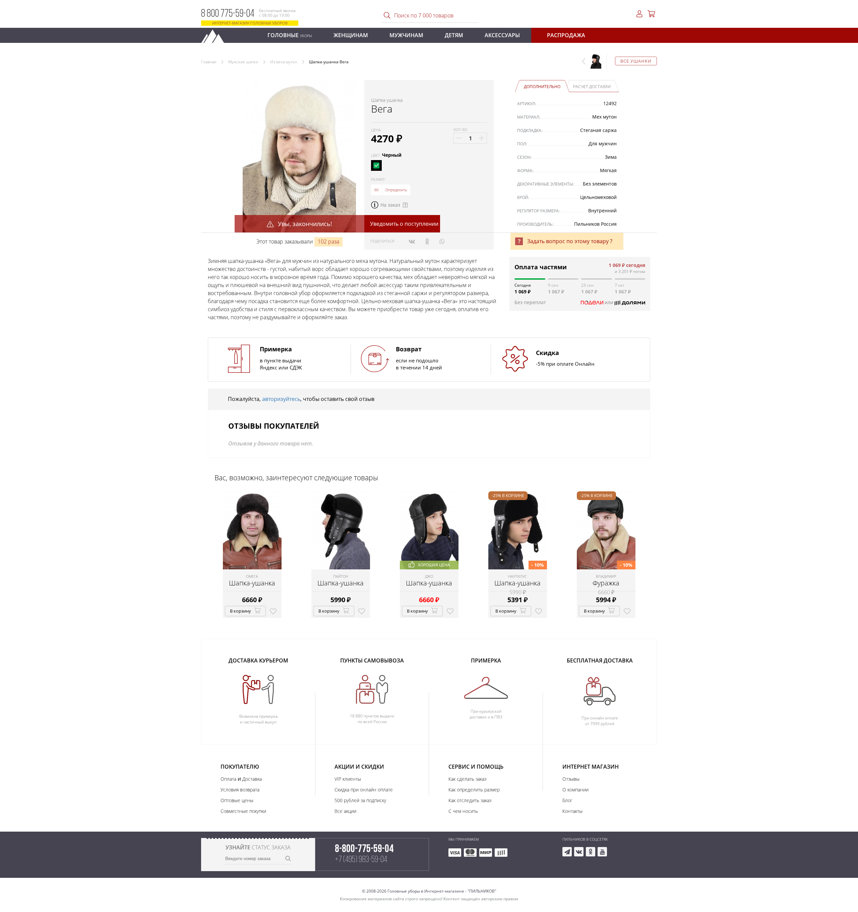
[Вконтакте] (412, 241)
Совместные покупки (243, 811)
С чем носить (463, 811)
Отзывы (570, 779)
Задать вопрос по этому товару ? (569, 241)
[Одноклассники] (427, 241)
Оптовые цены (237, 800)
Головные (289, 35)
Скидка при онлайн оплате (363, 789)
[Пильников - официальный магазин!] (215, 34)
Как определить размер (474, 789)
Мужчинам (406, 35)
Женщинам (350, 35)
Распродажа (566, 35)
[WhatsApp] (441, 241)
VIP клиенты (347, 779)
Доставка (252, 779)
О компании (575, 789)
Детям (454, 35)
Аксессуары (502, 35)
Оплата (228, 779)
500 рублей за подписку (360, 800)
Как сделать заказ (467, 779)
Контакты (572, 811)
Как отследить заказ (469, 800)
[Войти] (639, 14)
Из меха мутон (283, 62)
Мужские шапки (243, 62)
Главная (208, 62)
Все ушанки (636, 61)
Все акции (345, 811)
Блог (567, 800)
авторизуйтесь (281, 399)
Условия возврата (240, 789)
